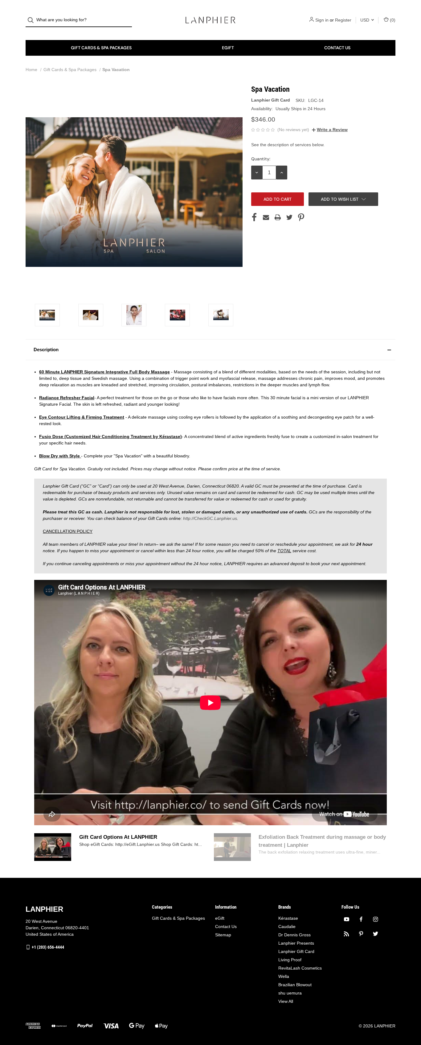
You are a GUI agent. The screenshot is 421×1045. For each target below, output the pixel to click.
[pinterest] (361, 933)
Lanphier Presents (296, 943)
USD (365, 20)
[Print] (278, 217)
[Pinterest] (301, 217)
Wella (283, 976)
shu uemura (290, 993)
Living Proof (289, 959)
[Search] (32, 20)
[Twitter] (289, 217)
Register (343, 20)
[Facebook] (254, 217)
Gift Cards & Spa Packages (101, 47)
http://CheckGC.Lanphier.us (210, 518)
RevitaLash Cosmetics (300, 968)
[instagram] (375, 919)
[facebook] (361, 919)
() (392, 20)
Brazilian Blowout (295, 984)
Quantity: (260, 159)
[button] (210, 349)
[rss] (346, 933)
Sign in (322, 20)
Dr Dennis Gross (294, 934)
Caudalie (287, 926)
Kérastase (288, 918)
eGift (228, 47)
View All (285, 1001)
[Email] (266, 217)
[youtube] (346, 919)
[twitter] (375, 933)
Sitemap (223, 934)
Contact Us (337, 47)
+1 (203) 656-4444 (48, 947)
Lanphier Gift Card (296, 951)
